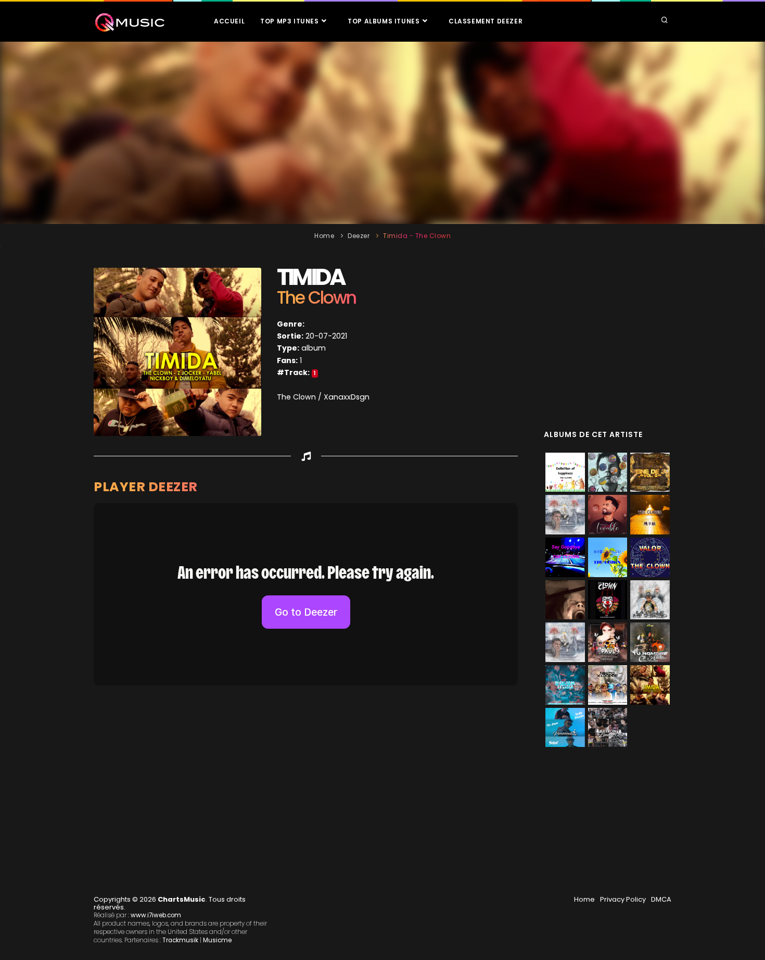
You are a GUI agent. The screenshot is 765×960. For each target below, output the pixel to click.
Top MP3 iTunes (290, 21)
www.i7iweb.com (156, 915)
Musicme (217, 940)
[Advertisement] (382, 133)
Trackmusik (180, 940)
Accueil (229, 21)
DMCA (661, 899)
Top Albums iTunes (385, 21)
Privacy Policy (623, 899)
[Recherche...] (664, 21)
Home (324, 235)
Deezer (358, 235)
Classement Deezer (485, 21)
